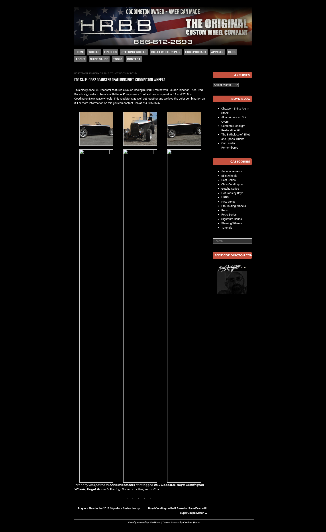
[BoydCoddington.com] (232, 278)
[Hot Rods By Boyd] (163, 44)
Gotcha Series (230, 188)
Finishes (110, 52)
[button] (96, 129)
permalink (151, 489)
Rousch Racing (108, 489)
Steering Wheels (134, 52)
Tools (117, 59)
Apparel (217, 52)
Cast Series (228, 180)
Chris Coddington (232, 184)
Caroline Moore (191, 522)
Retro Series (229, 214)
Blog (232, 52)
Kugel (91, 489)
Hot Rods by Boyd (125, 73)
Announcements (122, 485)
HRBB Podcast (195, 52)
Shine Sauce (99, 59)
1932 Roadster (164, 485)
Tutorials (226, 227)
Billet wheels (229, 175)
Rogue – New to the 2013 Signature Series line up (107, 508)
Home (80, 52)
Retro (224, 210)
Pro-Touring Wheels (233, 206)
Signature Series (231, 219)
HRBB (225, 197)
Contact (133, 59)
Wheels (93, 52)
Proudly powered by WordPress (144, 522)
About (80, 59)
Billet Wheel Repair (165, 52)
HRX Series (228, 201)
